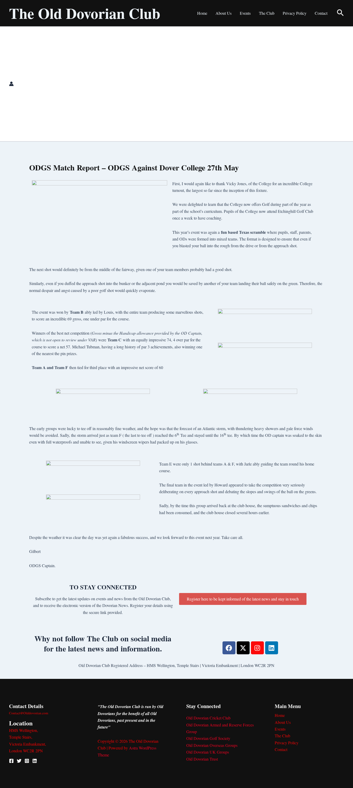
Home (202, 13)
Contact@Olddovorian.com (28, 713)
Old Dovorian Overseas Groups (211, 745)
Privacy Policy (294, 13)
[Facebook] (11, 761)
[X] (19, 761)
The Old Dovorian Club (84, 13)
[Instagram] (27, 761)
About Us (224, 13)
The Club (266, 13)
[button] (340, 13)
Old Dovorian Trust (202, 759)
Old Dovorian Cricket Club (208, 718)
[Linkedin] (34, 761)
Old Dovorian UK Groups (207, 752)
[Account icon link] (11, 83)
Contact (321, 13)
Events (245, 13)
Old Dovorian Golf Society (208, 738)
